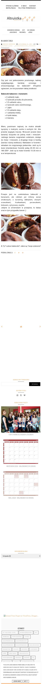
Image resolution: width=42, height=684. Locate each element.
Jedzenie (13, 32)
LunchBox (34, 649)
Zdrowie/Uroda (13, 30)
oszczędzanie (8, 657)
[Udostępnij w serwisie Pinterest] (23, 253)
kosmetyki (6, 649)
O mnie (24, 6)
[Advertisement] (21, 353)
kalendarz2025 (8, 645)
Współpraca (11, 8)
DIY (23, 30)
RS (33, 657)
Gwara (27, 636)
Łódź (30, 32)
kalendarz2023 (8, 640)
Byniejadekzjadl (21, 45)
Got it (26, 681)
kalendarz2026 (21, 645)
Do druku (31, 30)
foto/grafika (17, 636)
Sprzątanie (7, 661)
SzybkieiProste (27, 661)
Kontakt (32, 6)
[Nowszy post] (1, 327)
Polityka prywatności (27, 8)
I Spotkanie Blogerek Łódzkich (21, 434)
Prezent (18, 657)
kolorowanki (34, 645)
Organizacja (23, 653)
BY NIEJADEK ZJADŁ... (10, 632)
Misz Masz (12, 653)
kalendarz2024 (21, 640)
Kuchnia (32, 45)
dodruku (6, 636)
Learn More (17, 681)
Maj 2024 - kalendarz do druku (21, 498)
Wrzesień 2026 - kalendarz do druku (21, 466)
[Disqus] (21, 288)
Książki (16, 649)
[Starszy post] (40, 327)
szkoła (16, 661)
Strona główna (12, 6)
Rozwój (23, 32)
